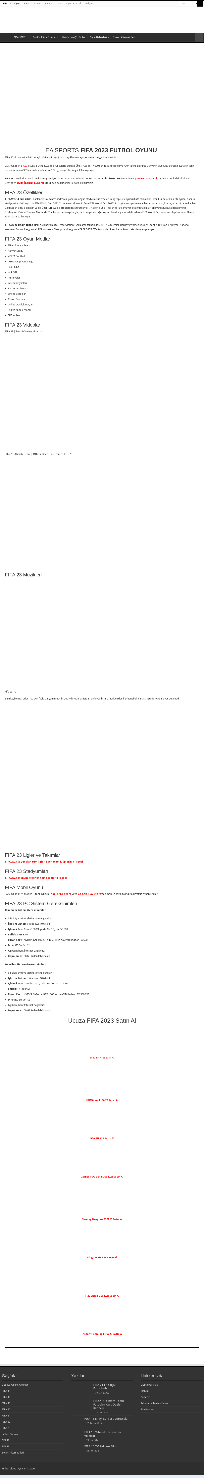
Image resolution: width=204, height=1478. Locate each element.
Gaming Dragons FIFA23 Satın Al (102, 1219)
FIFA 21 (6, 1415)
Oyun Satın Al (73, 3)
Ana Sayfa (6, 37)
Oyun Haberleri (98, 37)
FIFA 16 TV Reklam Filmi (100, 1446)
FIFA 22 (6, 1421)
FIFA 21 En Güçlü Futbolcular (104, 1386)
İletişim (89, 3)
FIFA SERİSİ (20, 37)
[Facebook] (168, 3)
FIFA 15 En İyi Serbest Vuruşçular (106, 1418)
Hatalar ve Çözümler (73, 37)
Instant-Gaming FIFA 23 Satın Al (102, 1333)
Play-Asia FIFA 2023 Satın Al (102, 1295)
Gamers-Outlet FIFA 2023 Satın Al (102, 1176)
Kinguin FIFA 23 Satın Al (102, 1257)
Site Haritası (147, 1409)
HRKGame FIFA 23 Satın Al (102, 1100)
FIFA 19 (6, 1403)
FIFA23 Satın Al (147, 178)
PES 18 (5, 1440)
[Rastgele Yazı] (199, 37)
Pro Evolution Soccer (44, 37)
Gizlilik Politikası (149, 1384)
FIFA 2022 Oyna (32, 3)
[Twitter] (172, 3)
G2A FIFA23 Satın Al (102, 1138)
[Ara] (200, 4)
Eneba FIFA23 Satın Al (102, 1057)
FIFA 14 (6, 1390)
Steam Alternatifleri (124, 37)
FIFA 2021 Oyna (53, 3)
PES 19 (5, 1446)
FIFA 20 (6, 1409)
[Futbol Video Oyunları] (23, 16)
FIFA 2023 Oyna (11, 3)
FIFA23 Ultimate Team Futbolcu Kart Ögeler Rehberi (108, 1404)
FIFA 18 (6, 1397)
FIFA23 (23, 165)
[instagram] (176, 3)
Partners (145, 1397)
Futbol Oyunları (10, 1434)
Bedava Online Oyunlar (15, 1384)
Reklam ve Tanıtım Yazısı (154, 1403)
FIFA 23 (6, 1427)
